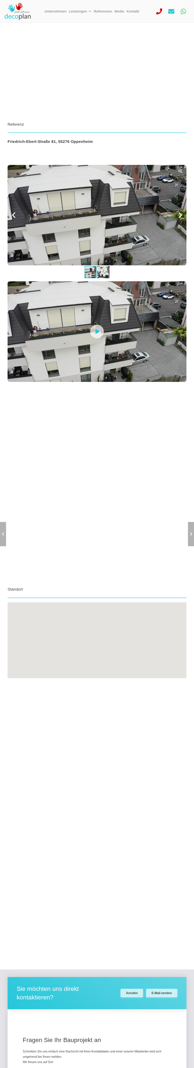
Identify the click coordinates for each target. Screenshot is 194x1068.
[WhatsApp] (183, 11)
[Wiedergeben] (97, 331)
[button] (89, 11)
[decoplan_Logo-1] (18, 11)
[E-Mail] (171, 11)
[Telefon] (159, 11)
